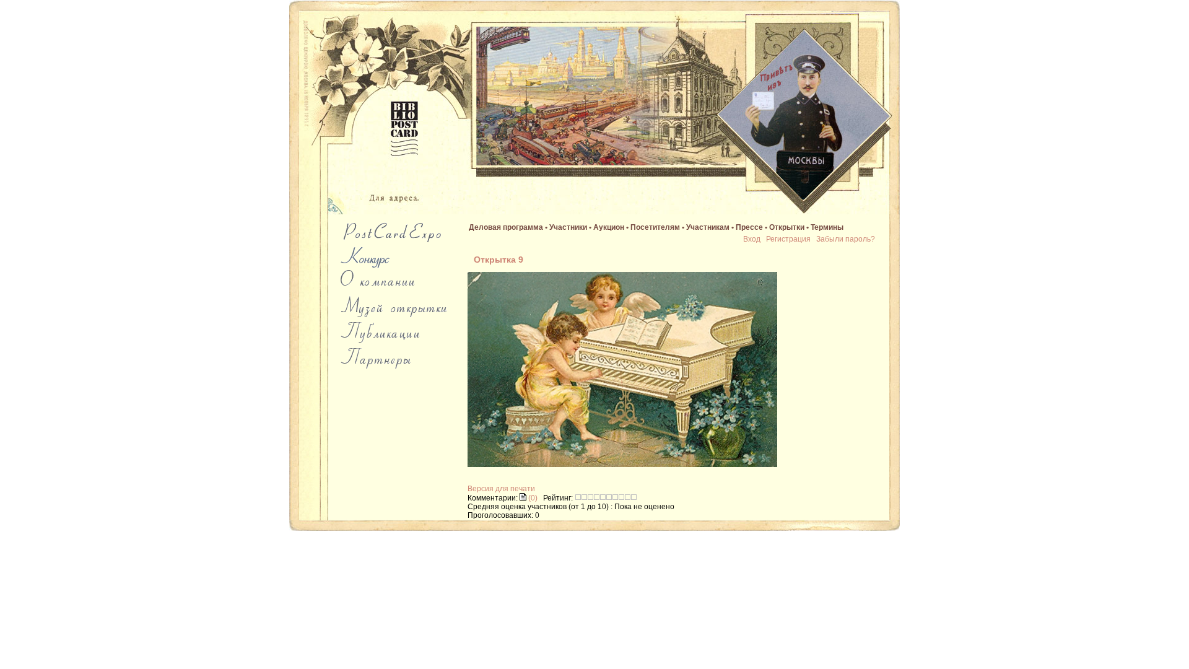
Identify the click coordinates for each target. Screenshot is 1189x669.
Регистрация (788, 239)
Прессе (749, 227)
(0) (532, 498)
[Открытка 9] (622, 464)
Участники (568, 227)
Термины (827, 227)
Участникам (708, 227)
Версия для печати (501, 488)
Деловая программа (506, 227)
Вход (751, 239)
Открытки (786, 227)
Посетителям (655, 227)
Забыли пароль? (845, 239)
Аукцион (608, 227)
